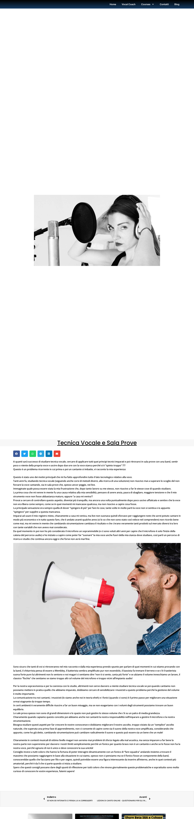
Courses (145, 4)
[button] (16, 454)
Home (113, 4)
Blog (176, 4)
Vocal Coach (128, 4)
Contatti (164, 4)
